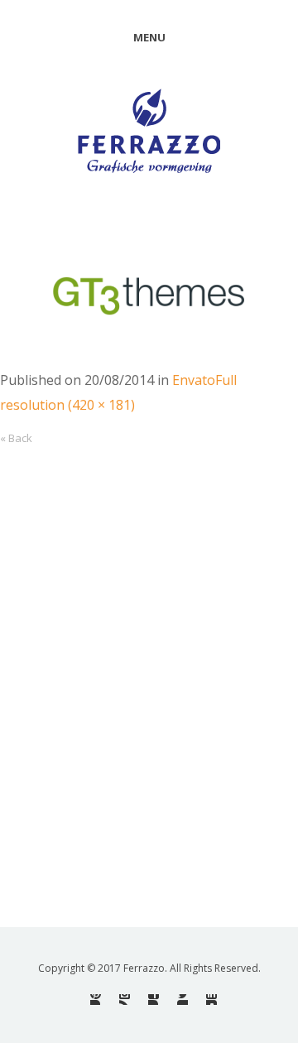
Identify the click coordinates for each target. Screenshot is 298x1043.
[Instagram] (124, 999)
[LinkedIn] (211, 999)
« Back (16, 437)
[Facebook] (153, 999)
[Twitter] (182, 999)
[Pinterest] (95, 999)
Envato (193, 380)
